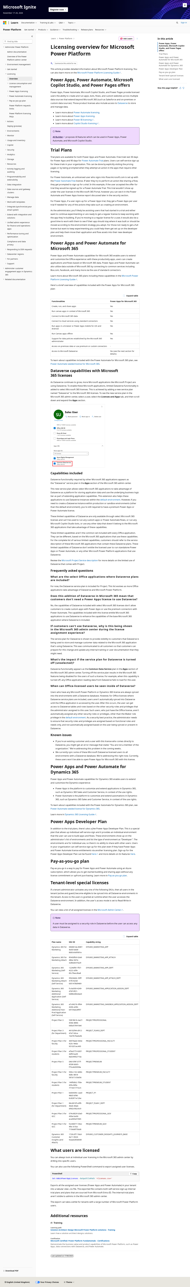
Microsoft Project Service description (80, 560)
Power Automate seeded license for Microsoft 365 (75, 363)
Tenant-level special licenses (171, 75)
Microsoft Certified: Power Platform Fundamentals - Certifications (80, 1241)
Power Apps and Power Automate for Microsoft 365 (171, 58)
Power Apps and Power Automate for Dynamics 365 (171, 64)
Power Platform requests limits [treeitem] (20, 107)
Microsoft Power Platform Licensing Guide (98, 72)
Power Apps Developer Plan (171, 69)
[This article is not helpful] (183, 88)
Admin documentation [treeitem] (17, 52)
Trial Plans (163, 54)
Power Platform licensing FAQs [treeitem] (20, 115)
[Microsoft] (4, 22)
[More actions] (137, 39)
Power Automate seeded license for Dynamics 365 (75, 808)
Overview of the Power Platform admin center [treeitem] (17, 58)
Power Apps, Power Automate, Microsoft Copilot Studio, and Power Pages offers (171, 47)
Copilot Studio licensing (85, 123)
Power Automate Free (65, 180)
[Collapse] (32, 36)
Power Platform (65, 38)
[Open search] (177, 22)
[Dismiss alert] (185, 5)
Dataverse (123, 103)
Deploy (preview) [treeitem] (14, 126)
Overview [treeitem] (13, 78)
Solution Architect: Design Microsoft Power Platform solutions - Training (83, 1230)
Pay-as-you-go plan (117, 875)
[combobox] (17, 41)
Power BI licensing (83, 119)
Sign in (184, 22)
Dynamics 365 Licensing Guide (79, 814)
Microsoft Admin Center (109, 909)
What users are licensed (169, 79)
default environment (110, 499)
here (94, 854)
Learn (53, 38)
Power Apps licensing (84, 116)
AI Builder (58, 137)
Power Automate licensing (86, 112)
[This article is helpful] (180, 88)
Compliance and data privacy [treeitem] (16, 243)
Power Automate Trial (92, 160)
